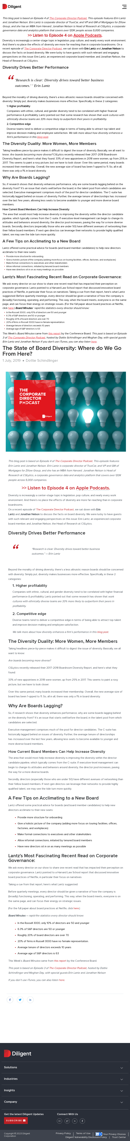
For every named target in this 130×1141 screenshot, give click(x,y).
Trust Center (119, 1137)
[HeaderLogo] (12, 7)
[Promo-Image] (66, 412)
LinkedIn (74, 1119)
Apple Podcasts (87, 35)
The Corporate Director (63, 18)
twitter (20, 998)
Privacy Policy (63, 1133)
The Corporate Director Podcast (43, 48)
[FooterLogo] (65, 1054)
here (11, 308)
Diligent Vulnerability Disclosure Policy (86, 1137)
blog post (42, 137)
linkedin (30, 998)
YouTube (59, 1119)
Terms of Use (83, 1133)
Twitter (67, 1119)
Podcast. (82, 18)
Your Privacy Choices (114, 1134)
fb (8, 998)
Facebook (82, 1119)
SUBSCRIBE (14, 1120)
